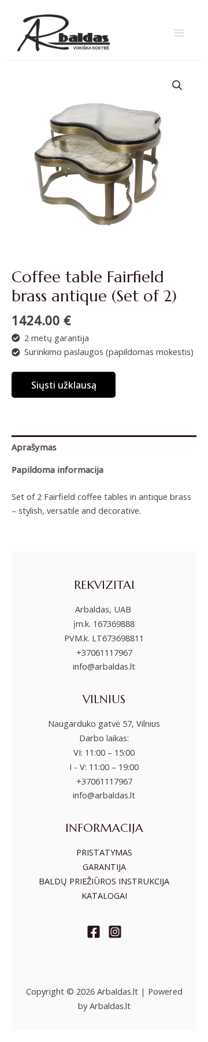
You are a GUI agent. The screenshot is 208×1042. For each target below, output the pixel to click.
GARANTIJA (104, 866)
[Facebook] (93, 932)
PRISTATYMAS (104, 852)
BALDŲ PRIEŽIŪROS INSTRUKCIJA (104, 881)
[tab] (104, 446)
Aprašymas (34, 447)
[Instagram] (115, 932)
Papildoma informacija (57, 469)
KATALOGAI (104, 895)
